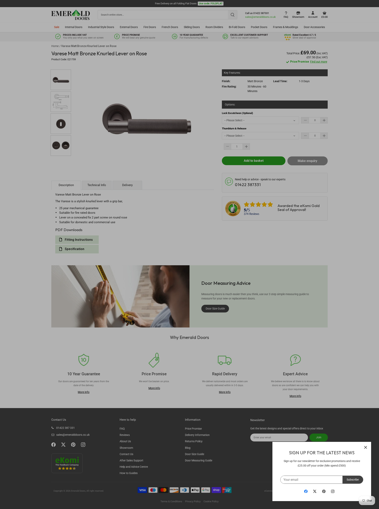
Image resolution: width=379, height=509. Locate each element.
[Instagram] (332, 491)
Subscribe (353, 479)
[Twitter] (314, 491)
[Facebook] (306, 491)
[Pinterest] (324, 491)
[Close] (365, 447)
